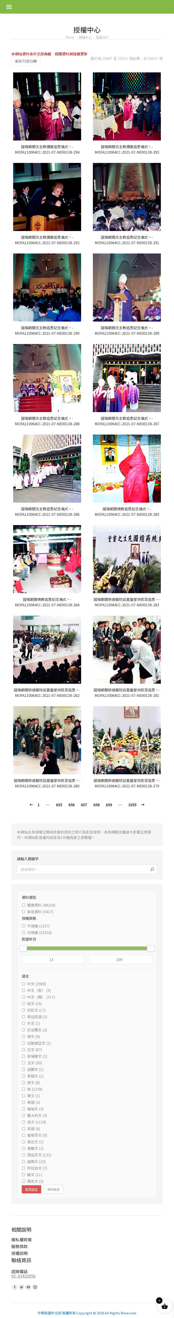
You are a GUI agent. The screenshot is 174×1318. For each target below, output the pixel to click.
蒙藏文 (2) (35, 1148)
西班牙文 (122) (39, 1155)
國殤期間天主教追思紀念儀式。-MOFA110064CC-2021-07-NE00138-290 (47, 330)
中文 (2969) (36, 983)
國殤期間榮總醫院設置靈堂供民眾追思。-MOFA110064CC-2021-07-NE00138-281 (127, 692)
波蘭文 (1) (35, 1069)
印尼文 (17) (36, 1010)
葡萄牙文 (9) (37, 1135)
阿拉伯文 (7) (37, 1168)
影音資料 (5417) (40, 911)
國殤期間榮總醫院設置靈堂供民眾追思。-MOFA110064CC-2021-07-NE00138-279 (127, 783)
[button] (77, 134)
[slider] (23, 948)
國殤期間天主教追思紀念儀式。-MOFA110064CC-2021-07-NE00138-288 (47, 421)
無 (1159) (35, 1089)
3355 (132, 804)
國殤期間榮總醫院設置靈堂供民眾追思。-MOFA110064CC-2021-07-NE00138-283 (127, 602)
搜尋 (152, 869)
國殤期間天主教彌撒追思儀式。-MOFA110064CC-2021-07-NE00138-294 (47, 149)
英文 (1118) (36, 1122)
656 (71, 804)
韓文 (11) (34, 1174)
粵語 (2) (33, 1102)
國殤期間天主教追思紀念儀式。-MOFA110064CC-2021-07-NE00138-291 (127, 239)
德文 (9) (33, 1036)
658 (96, 804)
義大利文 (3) (37, 1115)
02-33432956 (23, 1276)
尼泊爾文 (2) (37, 1030)
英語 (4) (33, 1128)
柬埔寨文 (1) (37, 1056)
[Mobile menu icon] (9, 6)
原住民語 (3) (37, 1016)
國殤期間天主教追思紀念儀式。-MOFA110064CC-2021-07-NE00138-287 (127, 421)
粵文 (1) (33, 1095)
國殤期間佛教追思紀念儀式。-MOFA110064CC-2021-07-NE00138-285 (127, 511)
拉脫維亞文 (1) (39, 1043)
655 (59, 804)
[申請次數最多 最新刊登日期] (25, 61)
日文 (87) (34, 1049)
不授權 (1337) (38, 926)
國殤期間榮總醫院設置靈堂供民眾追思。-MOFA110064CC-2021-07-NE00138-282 (47, 692)
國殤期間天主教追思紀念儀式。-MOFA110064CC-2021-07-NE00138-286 (47, 511)
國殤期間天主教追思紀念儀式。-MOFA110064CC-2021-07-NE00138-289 (127, 330)
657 (84, 804)
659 (109, 804)
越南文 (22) (36, 1161)
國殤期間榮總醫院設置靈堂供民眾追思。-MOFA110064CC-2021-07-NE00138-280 (47, 783)
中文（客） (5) (39, 990)
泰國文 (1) (35, 1076)
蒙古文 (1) (35, 1141)
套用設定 (31, 1189)
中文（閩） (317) (41, 997)
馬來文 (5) (35, 1181)
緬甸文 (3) (35, 1108)
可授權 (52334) (39, 932)
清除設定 (53, 1189)
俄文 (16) (34, 1003)
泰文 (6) (33, 1082)
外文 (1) (33, 1023)
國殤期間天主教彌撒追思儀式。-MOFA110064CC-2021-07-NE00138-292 (47, 239)
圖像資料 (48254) (41, 905)
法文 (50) (34, 1062)
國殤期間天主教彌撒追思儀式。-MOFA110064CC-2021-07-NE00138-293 (127, 149)
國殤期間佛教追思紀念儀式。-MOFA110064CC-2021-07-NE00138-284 (47, 602)
